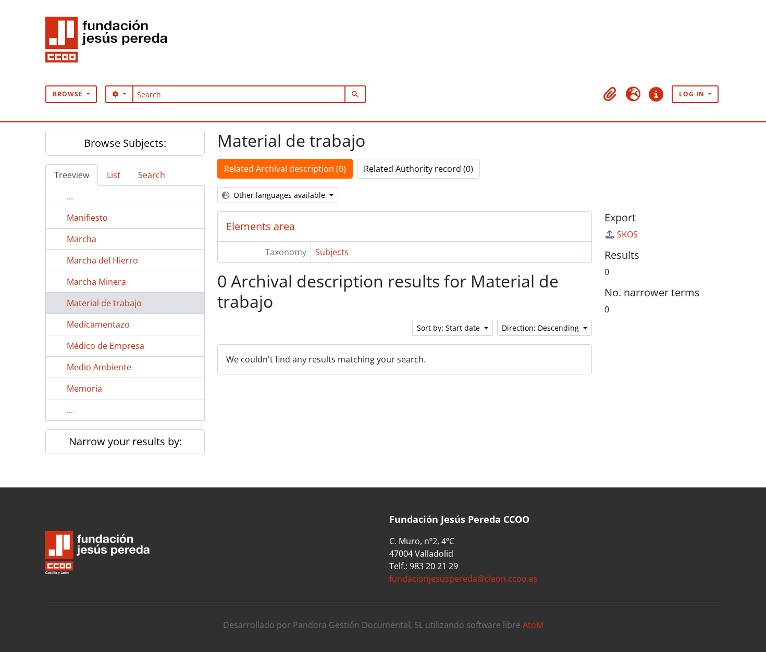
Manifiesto (87, 217)
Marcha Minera (96, 281)
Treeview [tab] (71, 175)
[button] (610, 94)
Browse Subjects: (125, 143)
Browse (69, 94)
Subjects (332, 252)
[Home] (110, 42)
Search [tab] (151, 175)
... (70, 196)
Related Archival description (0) (285, 168)
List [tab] (113, 175)
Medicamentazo (98, 324)
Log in (693, 94)
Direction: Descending (541, 328)
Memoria (84, 388)
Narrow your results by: (125, 441)
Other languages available (279, 195)
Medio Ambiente (99, 367)
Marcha (81, 239)
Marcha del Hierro (102, 260)
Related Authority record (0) (418, 168)
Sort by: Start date (449, 328)
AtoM (533, 625)
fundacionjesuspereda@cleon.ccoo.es (463, 578)
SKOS (627, 234)
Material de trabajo (104, 303)
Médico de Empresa (105, 346)
